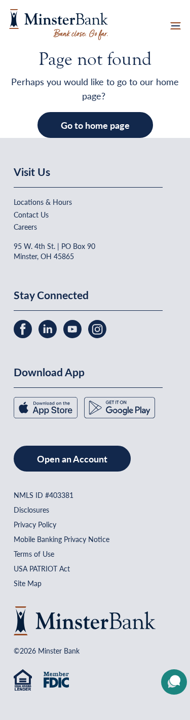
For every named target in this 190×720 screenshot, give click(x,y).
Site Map (28, 583)
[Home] (58, 23)
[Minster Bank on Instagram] (97, 328)
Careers (25, 227)
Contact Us (31, 214)
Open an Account (72, 458)
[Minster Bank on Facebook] (24, 328)
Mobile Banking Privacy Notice (61, 539)
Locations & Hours (43, 202)
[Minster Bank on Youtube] (73, 328)
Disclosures (31, 510)
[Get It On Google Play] (119, 407)
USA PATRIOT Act (42, 568)
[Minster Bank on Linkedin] (49, 328)
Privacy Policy (35, 524)
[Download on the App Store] (47, 407)
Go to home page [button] (95, 125)
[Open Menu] (175, 24)
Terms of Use (34, 554)
